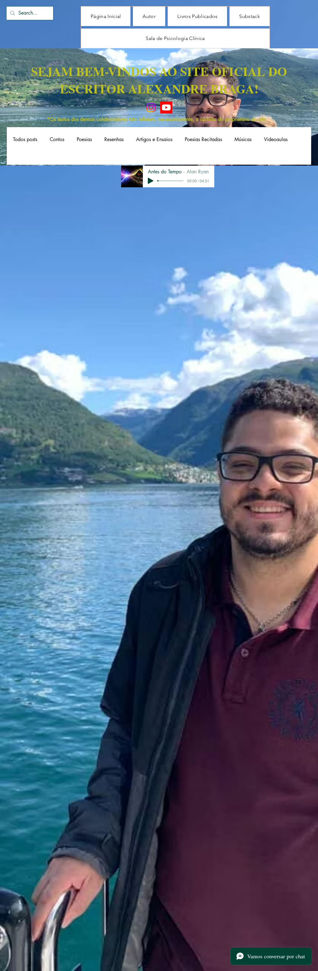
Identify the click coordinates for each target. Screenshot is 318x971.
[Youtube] (166, 107)
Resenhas (114, 139)
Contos (57, 139)
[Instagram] (151, 107)
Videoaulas (276, 139)
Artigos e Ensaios (154, 139)
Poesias (84, 139)
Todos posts (25, 139)
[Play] (150, 181)
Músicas (243, 139)
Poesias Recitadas (203, 139)
